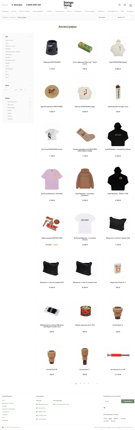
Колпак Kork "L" (85, 369)
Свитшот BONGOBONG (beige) (85, 106)
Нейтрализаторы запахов (12, 51)
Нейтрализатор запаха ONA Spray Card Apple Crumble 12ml (52, 326)
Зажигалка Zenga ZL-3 (118, 282)
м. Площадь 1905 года (62, 404)
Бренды (130, 11)
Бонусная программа (8, 409)
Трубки (49, 11)
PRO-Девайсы (9, 69)
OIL (6, 71)
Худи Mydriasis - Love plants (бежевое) (84, 194)
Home (7, 66)
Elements (10, 119)
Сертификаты (112, 11)
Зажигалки (8, 54)
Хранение (8, 49)
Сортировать (102, 17)
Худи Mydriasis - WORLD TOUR (118, 193)
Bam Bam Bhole (12, 102)
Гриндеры (78, 11)
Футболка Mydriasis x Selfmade (52, 193)
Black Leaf (10, 104)
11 (97, 384)
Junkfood (100, 11)
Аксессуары (89, 11)
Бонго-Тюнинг (24, 11)
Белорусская (42, 415)
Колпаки (7, 57)
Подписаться (128, 401)
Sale (122, 11)
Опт (3, 417)
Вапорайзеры (38, 11)
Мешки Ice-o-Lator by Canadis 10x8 (118, 238)
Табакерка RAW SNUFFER (52, 62)
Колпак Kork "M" (51, 369)
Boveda (10, 110)
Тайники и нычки (10, 46)
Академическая (43, 404)
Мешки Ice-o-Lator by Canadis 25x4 (52, 282)
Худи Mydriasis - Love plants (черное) (118, 149)
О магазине (5, 412)
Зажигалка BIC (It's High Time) (118, 106)
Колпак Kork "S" (118, 325)
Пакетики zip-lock (10, 60)
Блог (3, 400)
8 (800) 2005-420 (33, 5)
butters (9, 113)
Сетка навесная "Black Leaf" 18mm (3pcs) (85, 63)
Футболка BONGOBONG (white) (51, 149)
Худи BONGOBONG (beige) (118, 62)
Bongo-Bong (11, 107)
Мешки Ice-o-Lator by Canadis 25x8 (85, 282)
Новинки (5, 11)
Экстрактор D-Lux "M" (118, 369)
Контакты (5, 414)
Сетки (7, 43)
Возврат (4, 406)
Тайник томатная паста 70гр (85, 325)
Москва (5, 5)
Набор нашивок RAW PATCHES (51, 238)
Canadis (10, 116)
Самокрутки (59, 11)
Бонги (14, 11)
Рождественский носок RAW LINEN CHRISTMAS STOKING (85, 150)
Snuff (6, 77)
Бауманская (42, 411)
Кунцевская (42, 408)
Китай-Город (42, 419)
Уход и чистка (9, 40)
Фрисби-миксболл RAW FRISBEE (52, 106)
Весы (69, 11)
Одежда (7, 63)
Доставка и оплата (8, 403)
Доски (7, 74)
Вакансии (5, 420)
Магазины (18, 5)
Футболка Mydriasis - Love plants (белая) (85, 239)
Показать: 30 (121, 17)
